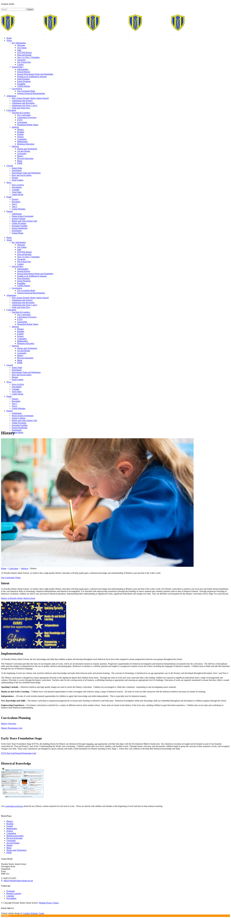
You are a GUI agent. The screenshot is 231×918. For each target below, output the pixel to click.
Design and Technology (16, 850)
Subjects (24, 568)
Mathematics (11, 828)
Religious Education (15, 836)
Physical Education (14, 838)
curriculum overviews (14, 806)
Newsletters (11, 898)
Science (9, 831)
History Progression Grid (11, 728)
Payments (10, 891)
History (9, 845)
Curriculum (13, 568)
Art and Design (12, 843)
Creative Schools (30, 913)
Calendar (10, 896)
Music (9, 848)
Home (3, 568)
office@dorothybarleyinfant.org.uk (18, 880)
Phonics (9, 821)
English (9, 826)
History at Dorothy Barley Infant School (18, 598)
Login (41, 913)
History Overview (8, 723)
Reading (10, 824)
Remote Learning (13, 893)
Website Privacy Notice (49, 903)
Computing (11, 833)
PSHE (9, 852)
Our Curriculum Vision (11, 577)
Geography (11, 840)
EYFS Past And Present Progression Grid (18, 753)
